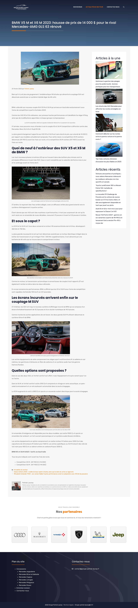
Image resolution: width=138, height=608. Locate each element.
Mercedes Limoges (26, 580)
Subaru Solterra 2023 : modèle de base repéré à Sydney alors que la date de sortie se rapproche (44, 472)
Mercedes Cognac (25, 577)
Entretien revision (23, 588)
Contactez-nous (113, 7)
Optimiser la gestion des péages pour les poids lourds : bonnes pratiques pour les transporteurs (108, 84)
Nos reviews (77, 7)
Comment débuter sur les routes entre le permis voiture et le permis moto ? (109, 136)
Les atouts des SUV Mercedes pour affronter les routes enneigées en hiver (109, 109)
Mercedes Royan (25, 585)
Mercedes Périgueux (26, 582)
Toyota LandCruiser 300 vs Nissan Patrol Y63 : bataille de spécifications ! (108, 188)
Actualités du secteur (94, 7)
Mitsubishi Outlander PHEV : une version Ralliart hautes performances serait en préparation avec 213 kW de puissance (51, 474)
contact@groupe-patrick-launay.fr (87, 569)
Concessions (21, 569)
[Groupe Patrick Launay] (21, 7)
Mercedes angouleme (27, 572)
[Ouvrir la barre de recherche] (123, 7)
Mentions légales (69, 605)
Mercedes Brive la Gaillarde (29, 574)
